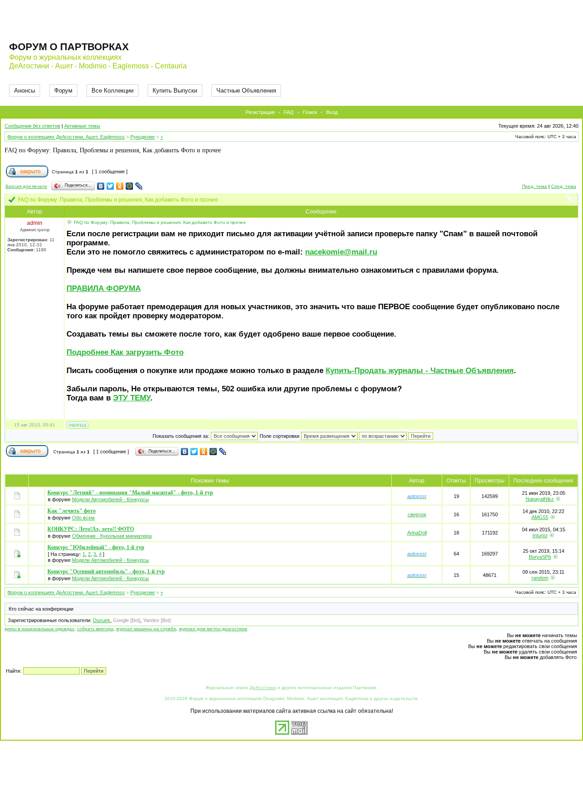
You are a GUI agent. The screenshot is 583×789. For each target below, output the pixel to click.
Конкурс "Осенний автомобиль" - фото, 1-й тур (106, 571)
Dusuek (101, 620)
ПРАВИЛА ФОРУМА (103, 288)
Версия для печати (26, 186)
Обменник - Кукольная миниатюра (112, 536)
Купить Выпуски (175, 90)
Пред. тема (534, 186)
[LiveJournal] (139, 186)
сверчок (417, 514)
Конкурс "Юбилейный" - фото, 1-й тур (95, 547)
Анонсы (24, 90)
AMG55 (540, 517)
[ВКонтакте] (101, 186)
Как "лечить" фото (71, 511)
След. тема (563, 186)
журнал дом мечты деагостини (213, 628)
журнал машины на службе (146, 628)
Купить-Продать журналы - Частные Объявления (420, 370)
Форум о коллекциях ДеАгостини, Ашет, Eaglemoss (66, 137)
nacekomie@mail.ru (341, 252)
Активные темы (82, 126)
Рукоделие (142, 137)
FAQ (289, 112)
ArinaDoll (417, 532)
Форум (63, 90)
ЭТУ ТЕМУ (131, 398)
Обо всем (83, 517)
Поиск (310, 112)
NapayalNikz (540, 499)
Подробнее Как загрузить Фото (125, 352)
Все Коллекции (112, 90)
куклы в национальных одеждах (39, 628)
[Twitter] (110, 186)
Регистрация (260, 112)
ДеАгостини (263, 687)
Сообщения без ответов (32, 126)
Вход (332, 112)
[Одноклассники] (120, 186)
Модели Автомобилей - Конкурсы (110, 499)
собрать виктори (95, 628)
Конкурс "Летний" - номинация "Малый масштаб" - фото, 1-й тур (130, 492)
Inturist (539, 535)
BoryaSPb (540, 557)
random (540, 578)
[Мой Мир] (129, 186)
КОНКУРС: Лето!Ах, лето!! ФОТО (90, 529)
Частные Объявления (246, 90)
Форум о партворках (69, 46)
